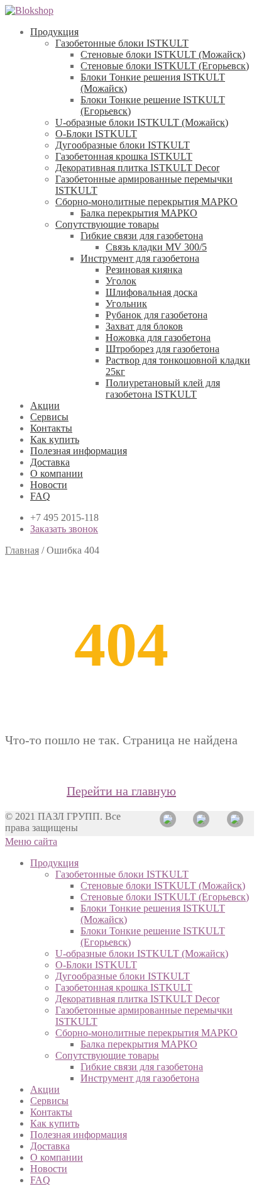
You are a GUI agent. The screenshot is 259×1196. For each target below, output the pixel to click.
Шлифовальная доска (151, 292)
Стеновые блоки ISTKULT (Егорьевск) (164, 65)
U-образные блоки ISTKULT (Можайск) (141, 122)
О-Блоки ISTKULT (96, 133)
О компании (56, 473)
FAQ (40, 496)
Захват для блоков (144, 326)
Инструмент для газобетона (139, 258)
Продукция (54, 31)
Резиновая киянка (144, 269)
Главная (22, 550)
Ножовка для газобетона (158, 337)
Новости (48, 484)
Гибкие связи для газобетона (141, 235)
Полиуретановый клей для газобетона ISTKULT (163, 388)
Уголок (121, 281)
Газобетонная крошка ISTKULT (123, 156)
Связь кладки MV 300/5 (156, 247)
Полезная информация (78, 450)
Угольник (126, 303)
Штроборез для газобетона (162, 349)
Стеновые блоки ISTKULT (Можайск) (162, 54)
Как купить (54, 439)
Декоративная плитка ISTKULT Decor (137, 167)
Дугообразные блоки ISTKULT (122, 145)
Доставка (50, 462)
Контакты (51, 428)
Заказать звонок (64, 528)
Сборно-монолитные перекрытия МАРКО (146, 201)
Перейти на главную (121, 791)
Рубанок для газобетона (156, 315)
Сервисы (49, 416)
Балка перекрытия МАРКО (138, 213)
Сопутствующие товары (107, 224)
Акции (45, 405)
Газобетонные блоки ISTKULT (122, 43)
